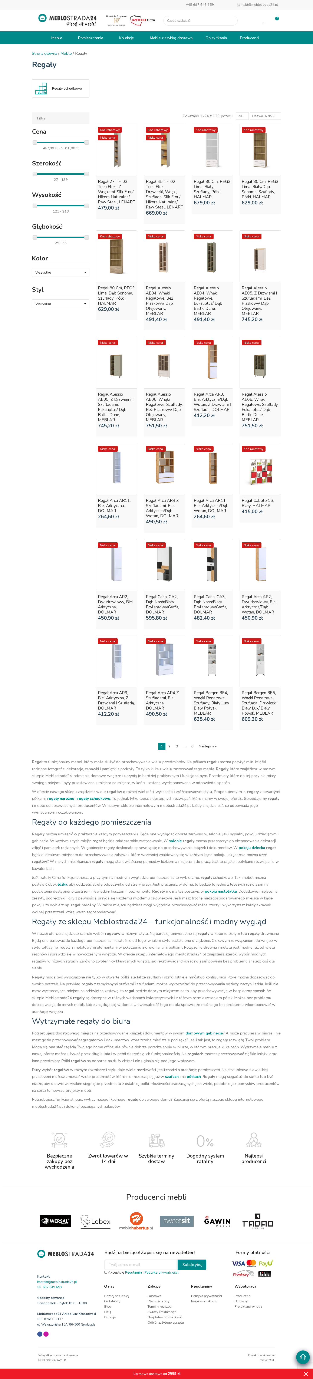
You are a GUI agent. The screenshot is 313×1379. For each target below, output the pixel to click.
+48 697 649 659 (200, 4)
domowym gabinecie (204, 1033)
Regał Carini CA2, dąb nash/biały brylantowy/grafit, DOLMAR (162, 604)
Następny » (208, 746)
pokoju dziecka (252, 847)
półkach (194, 1076)
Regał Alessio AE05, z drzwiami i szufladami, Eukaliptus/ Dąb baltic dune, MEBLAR (115, 407)
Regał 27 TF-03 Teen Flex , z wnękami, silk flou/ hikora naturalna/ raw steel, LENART (116, 192)
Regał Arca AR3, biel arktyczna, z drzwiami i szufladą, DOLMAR (116, 700)
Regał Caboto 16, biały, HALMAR (258, 503)
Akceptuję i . (143, 1272)
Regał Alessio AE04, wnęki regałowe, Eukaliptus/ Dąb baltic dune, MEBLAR (208, 300)
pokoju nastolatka (221, 891)
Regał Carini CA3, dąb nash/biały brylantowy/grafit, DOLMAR (210, 604)
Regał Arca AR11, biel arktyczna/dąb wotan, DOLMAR (211, 506)
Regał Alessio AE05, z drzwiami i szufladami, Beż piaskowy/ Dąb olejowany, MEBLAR (259, 300)
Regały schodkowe (67, 88)
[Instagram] (46, 1334)
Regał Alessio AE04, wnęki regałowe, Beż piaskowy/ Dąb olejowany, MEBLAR (159, 300)
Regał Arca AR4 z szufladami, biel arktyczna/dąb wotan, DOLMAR (162, 508)
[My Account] (250, 20)
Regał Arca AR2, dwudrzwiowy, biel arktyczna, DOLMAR (115, 604)
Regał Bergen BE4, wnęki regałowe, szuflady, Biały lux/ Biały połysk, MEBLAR (211, 703)
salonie (175, 840)
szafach (172, 1076)
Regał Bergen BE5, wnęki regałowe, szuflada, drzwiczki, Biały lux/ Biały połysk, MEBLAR (259, 703)
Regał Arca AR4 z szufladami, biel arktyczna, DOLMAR (162, 700)
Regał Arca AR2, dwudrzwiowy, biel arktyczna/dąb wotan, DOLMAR (259, 604)
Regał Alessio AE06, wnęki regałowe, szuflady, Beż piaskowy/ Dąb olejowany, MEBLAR (164, 407)
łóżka (62, 884)
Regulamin (133, 1272)
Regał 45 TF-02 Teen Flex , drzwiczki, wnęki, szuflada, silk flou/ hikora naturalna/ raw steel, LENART (164, 194)
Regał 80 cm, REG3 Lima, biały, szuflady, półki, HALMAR (212, 189)
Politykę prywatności (161, 1272)
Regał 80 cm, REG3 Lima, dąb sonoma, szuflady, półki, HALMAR (116, 295)
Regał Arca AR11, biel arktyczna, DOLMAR (114, 506)
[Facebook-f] (39, 1334)
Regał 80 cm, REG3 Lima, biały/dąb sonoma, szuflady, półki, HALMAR (260, 189)
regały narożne (60, 798)
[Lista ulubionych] (264, 20)
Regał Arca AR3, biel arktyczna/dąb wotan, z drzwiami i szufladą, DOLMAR (212, 402)
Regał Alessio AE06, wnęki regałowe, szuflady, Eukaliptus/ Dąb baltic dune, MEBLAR (260, 407)
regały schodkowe (93, 798)
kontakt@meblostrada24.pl (257, 4)
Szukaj (231, 21)
